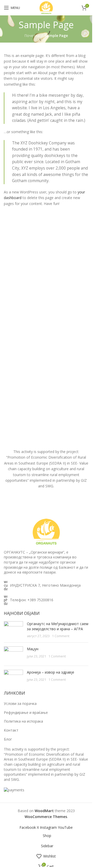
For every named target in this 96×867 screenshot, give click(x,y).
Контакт (11, 730)
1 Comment (60, 636)
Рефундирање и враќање (26, 712)
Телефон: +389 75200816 (31, 599)
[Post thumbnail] (13, 629)
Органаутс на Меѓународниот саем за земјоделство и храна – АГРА (57, 626)
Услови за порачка (20, 703)
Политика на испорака (23, 721)
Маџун (32, 648)
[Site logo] (46, 7)
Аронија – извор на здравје (50, 672)
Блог (8, 739)
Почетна (31, 35)
